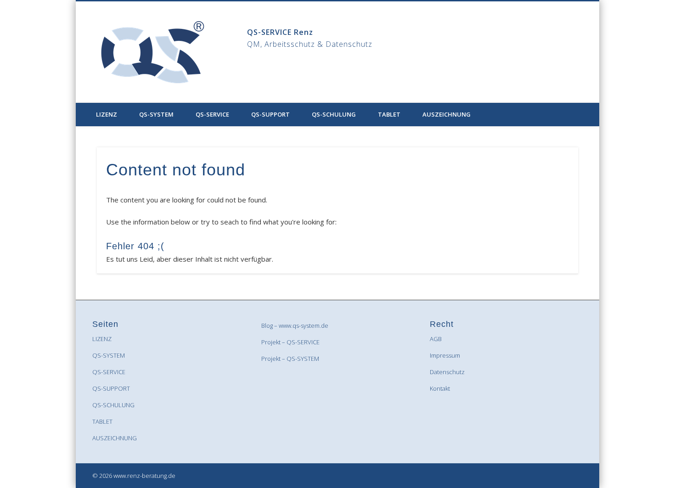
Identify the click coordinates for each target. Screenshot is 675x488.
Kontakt (440, 388)
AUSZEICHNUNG (446, 114)
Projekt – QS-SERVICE (290, 342)
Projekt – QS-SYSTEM (290, 358)
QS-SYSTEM (156, 114)
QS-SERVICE (212, 114)
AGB (436, 339)
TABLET (389, 114)
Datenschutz (447, 372)
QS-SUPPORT (270, 114)
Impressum (445, 355)
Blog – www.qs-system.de (294, 325)
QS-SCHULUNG (334, 114)
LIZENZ (106, 114)
